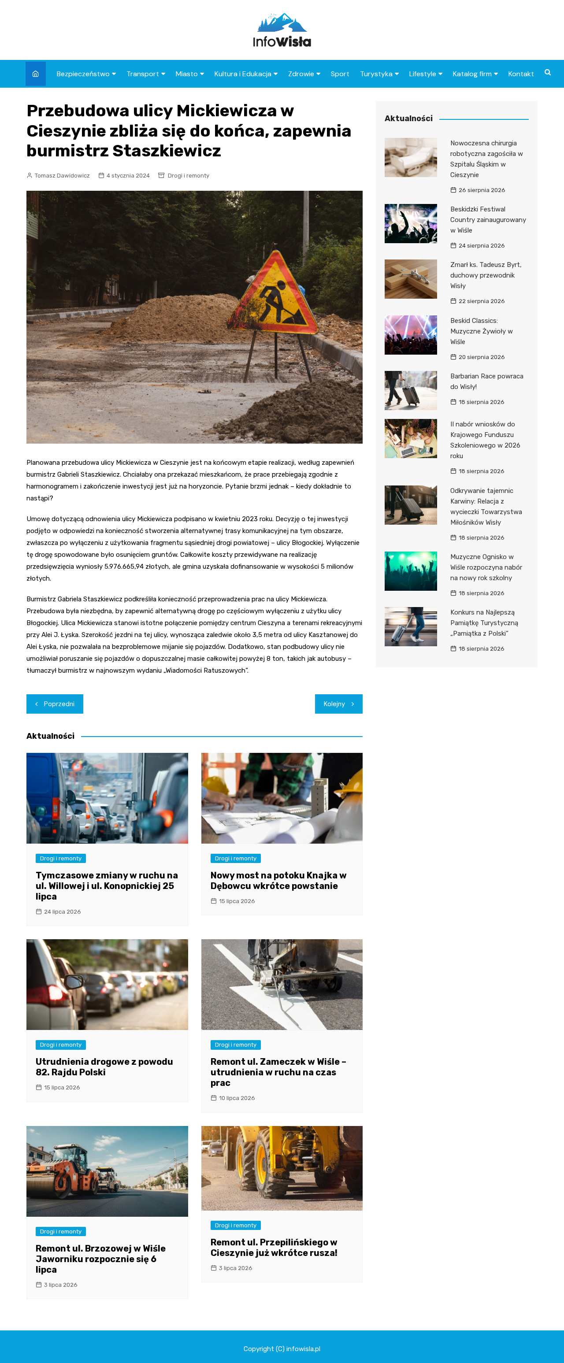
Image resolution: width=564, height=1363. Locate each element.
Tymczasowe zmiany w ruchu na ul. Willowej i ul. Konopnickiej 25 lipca (107, 886)
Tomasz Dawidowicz (62, 175)
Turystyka (376, 73)
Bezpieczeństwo (83, 73)
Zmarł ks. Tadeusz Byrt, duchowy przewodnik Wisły (486, 275)
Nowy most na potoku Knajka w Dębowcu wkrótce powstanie (279, 880)
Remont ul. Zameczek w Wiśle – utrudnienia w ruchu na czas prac (278, 1072)
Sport (340, 73)
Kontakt (521, 73)
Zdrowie (301, 73)
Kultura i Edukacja (243, 73)
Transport (142, 73)
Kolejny (334, 704)
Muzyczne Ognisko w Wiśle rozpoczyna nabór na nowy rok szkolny (486, 567)
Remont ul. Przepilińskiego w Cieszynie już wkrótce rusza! (274, 1247)
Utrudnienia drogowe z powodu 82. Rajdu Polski (104, 1067)
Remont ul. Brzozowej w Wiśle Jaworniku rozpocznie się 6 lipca (101, 1259)
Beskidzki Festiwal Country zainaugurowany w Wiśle (488, 219)
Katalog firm (472, 73)
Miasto (187, 73)
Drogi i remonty (188, 175)
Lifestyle (422, 73)
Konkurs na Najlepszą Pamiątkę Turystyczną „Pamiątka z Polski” (484, 622)
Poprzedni (59, 704)
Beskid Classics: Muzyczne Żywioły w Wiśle (481, 331)
